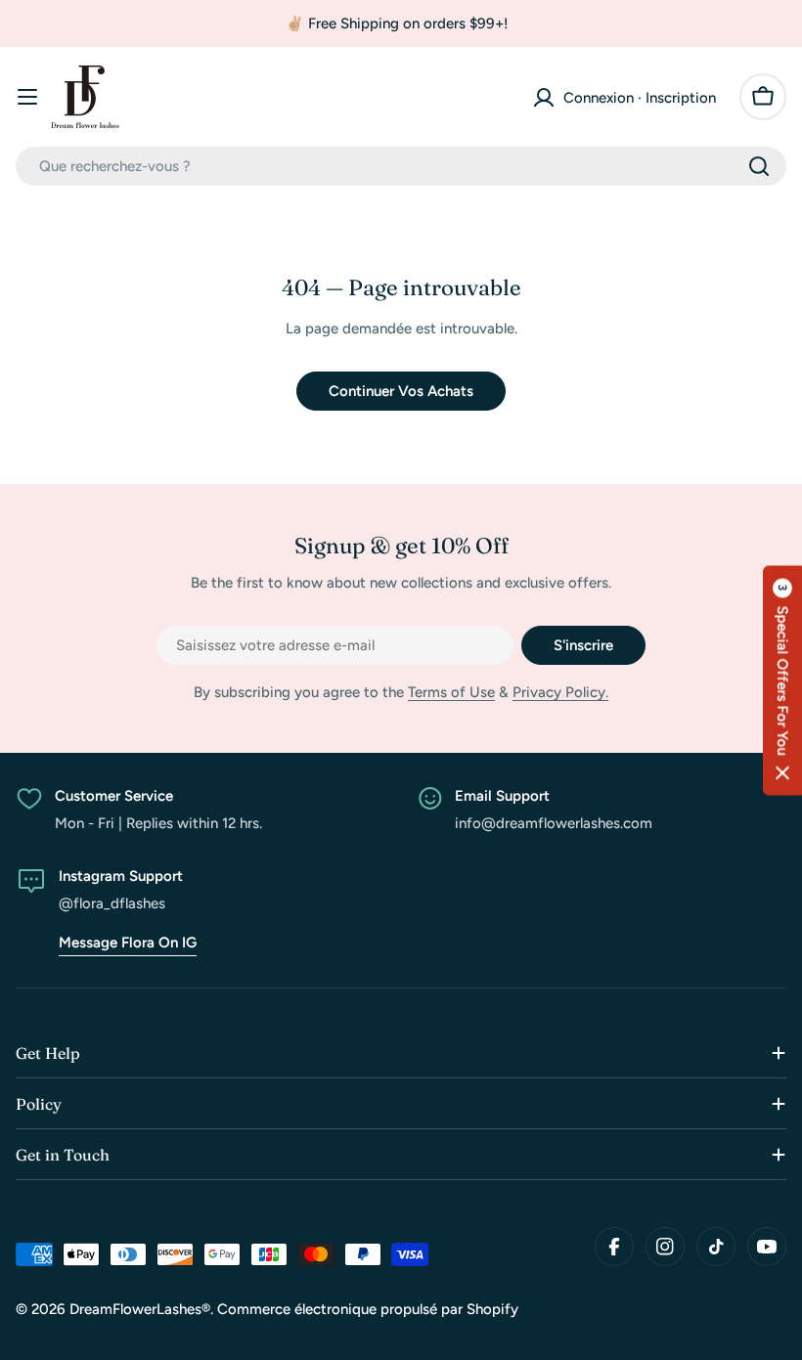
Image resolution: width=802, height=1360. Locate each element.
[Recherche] (759, 166)
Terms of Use (451, 692)
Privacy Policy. (560, 692)
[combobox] (401, 166)
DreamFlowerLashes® (139, 1309)
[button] (782, 680)
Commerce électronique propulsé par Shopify (367, 1309)
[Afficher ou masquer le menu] (27, 97)
